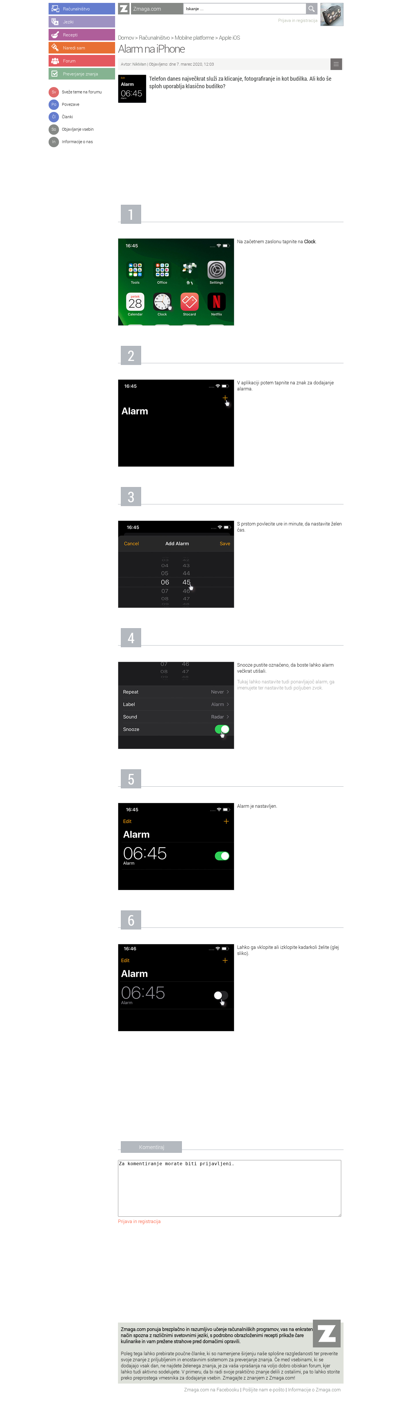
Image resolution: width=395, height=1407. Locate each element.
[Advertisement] (231, 155)
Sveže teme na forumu (82, 92)
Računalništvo (154, 37)
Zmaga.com (147, 8)
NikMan (139, 64)
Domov (126, 37)
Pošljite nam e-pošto (264, 1389)
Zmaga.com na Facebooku (212, 1389)
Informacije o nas (77, 141)
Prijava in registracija (298, 20)
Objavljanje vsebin (78, 129)
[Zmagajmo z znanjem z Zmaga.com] (124, 8)
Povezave (70, 104)
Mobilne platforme (194, 37)
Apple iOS (229, 37)
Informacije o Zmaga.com (314, 1389)
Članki (67, 116)
